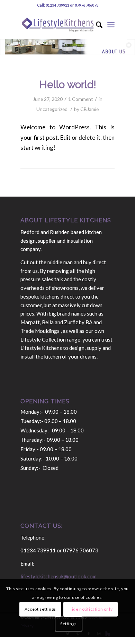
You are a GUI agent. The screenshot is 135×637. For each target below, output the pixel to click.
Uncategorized (52, 109)
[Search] (95, 24)
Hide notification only (90, 609)
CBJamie (89, 109)
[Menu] (111, 24)
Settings (68, 623)
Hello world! (67, 84)
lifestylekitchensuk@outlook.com (58, 576)
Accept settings (40, 609)
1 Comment (80, 99)
